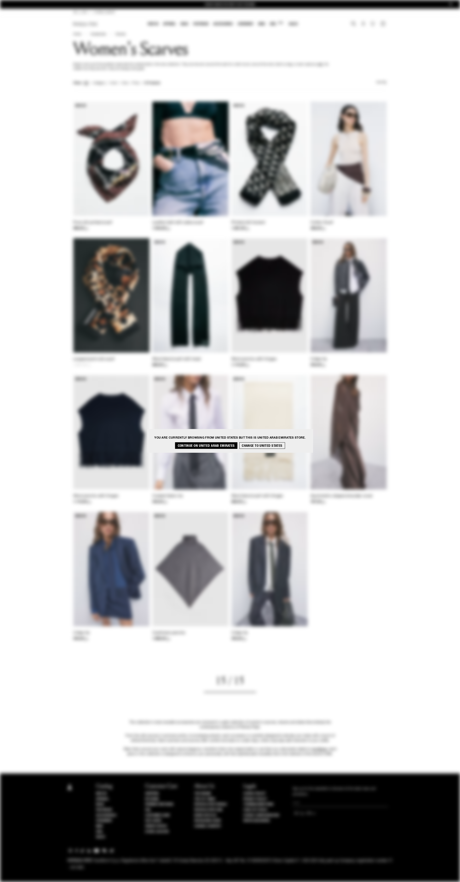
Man (261, 24)
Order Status (156, 826)
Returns (152, 799)
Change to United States (262, 445)
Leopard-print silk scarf (94, 359)
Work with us (205, 815)
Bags (184, 24)
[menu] (222, 24)
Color (113, 83)
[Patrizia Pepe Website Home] (85, 24)
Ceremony (245, 24)
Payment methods (159, 804)
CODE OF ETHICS (255, 810)
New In (153, 24)
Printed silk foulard (248, 223)
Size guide (153, 820)
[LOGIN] (363, 24)
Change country (207, 826)
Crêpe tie (318, 359)
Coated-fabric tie (167, 496)
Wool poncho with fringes (253, 359)
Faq (148, 810)
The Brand (202, 793)
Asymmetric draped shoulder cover (341, 496)
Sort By (381, 82)
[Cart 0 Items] (383, 24)
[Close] (450, 4)
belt (320, 64)
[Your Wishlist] (373, 25)
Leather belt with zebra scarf (177, 223)
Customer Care (157, 815)
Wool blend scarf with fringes (257, 496)
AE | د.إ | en (80, 12)
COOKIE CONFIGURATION (261, 815)
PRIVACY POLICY (255, 799)
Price (135, 83)
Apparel (169, 24)
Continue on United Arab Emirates (206, 445)
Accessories (223, 24)
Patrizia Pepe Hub (208, 810)
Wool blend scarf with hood (176, 359)
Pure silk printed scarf (92, 223)
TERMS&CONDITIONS (258, 804)
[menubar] (223, 24)
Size (125, 83)
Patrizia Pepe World (210, 804)
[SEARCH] (353, 24)
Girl (276, 24)
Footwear (200, 24)
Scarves (120, 34)
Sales (293, 24)
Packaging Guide (207, 820)
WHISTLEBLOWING (256, 820)
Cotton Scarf (321, 223)
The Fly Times (204, 799)
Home (77, 34)
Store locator (157, 831)
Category (99, 83)
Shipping (152, 793)
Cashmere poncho (168, 633)
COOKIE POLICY (254, 793)
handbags (319, 749)
